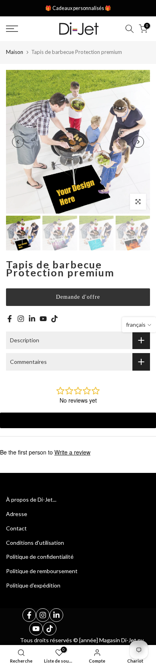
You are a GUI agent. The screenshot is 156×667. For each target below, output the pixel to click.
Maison (14, 52)
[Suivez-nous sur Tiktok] (54, 319)
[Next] (138, 142)
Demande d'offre (78, 297)
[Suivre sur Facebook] (9, 319)
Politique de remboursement (42, 571)
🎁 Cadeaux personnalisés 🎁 (78, 8)
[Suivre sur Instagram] (20, 319)
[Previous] (18, 142)
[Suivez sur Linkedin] (32, 319)
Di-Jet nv (132, 640)
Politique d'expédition (33, 585)
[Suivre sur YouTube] (43, 319)
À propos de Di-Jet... (31, 499)
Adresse (16, 513)
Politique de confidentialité (40, 556)
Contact (16, 528)
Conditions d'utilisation (35, 542)
